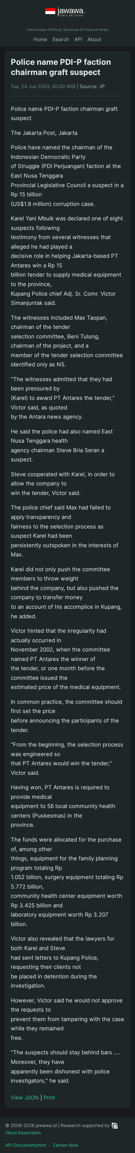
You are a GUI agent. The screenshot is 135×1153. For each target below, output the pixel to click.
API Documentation (25, 1145)
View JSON (25, 1097)
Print (49, 1097)
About (94, 39)
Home (40, 39)
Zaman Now (65, 1145)
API (78, 39)
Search (60, 39)
